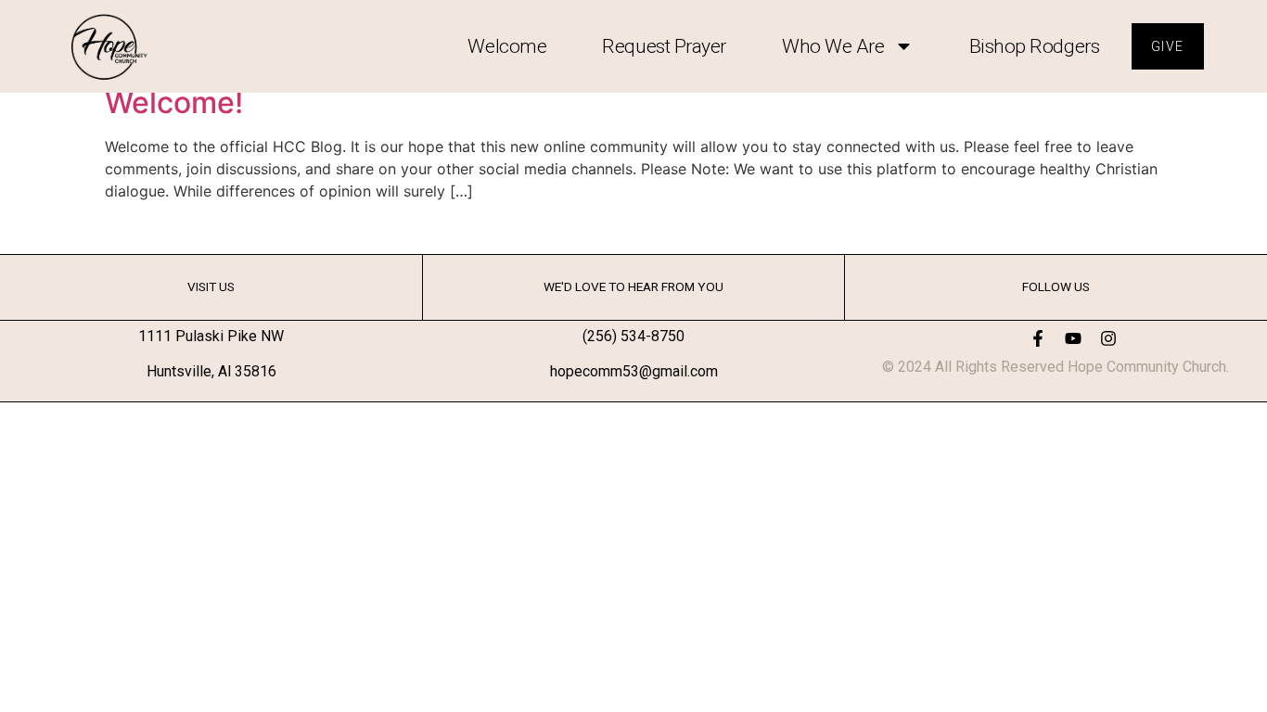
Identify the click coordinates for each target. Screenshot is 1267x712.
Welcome (506, 46)
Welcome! (174, 102)
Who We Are (833, 46)
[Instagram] (1108, 338)
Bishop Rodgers (1034, 46)
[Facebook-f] (1038, 338)
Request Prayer (664, 46)
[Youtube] (1073, 338)
